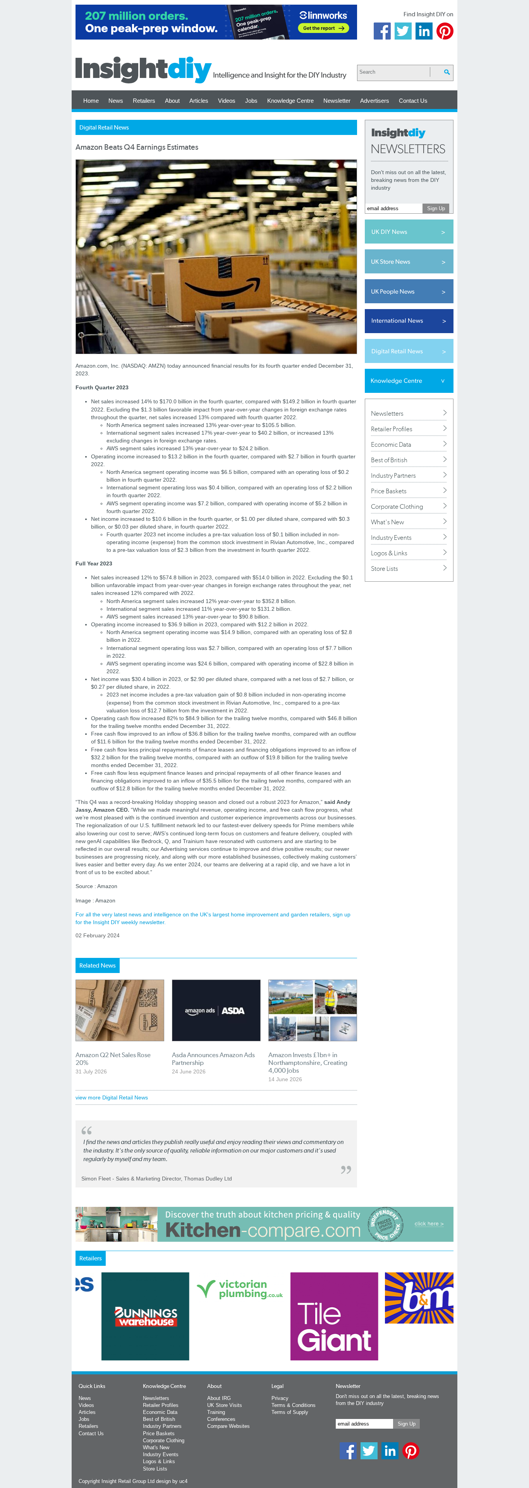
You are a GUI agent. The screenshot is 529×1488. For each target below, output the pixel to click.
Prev (80, 1336)
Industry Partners (393, 475)
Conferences (221, 1419)
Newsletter (336, 100)
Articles (198, 100)
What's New (387, 522)
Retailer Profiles (391, 429)
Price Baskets (389, 491)
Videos (226, 100)
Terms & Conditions (293, 1405)
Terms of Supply (289, 1412)
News (115, 100)
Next (296, 1336)
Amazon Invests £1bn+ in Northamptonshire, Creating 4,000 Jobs (307, 1062)
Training (216, 1412)
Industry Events (391, 537)
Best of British (389, 460)
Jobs (251, 100)
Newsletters (387, 413)
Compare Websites (228, 1426)
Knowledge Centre (290, 100)
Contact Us (413, 100)
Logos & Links (389, 553)
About (172, 100)
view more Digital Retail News (112, 1097)
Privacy (280, 1398)
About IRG (219, 1398)
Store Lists (384, 568)
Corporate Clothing (397, 506)
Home (91, 100)
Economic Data (391, 444)
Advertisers (374, 100)
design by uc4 (171, 1481)
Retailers (144, 100)
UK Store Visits (224, 1405)
